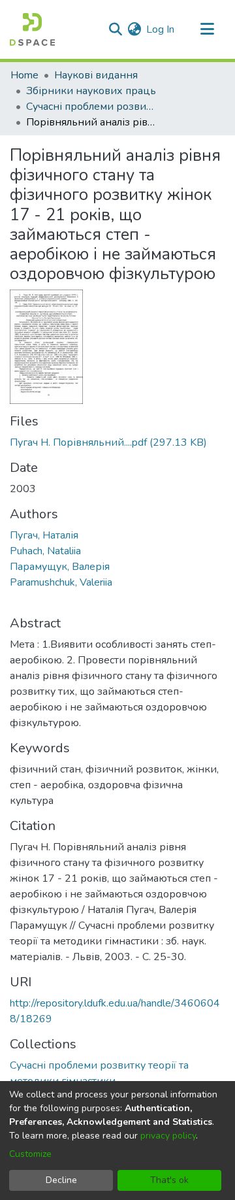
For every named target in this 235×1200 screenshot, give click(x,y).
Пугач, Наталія (44, 535)
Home (24, 75)
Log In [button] (161, 29)
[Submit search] (115, 29)
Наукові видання (96, 75)
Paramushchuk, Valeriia (61, 582)
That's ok (169, 1180)
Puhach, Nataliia (45, 551)
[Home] (32, 29)
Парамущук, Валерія (60, 566)
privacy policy (168, 1135)
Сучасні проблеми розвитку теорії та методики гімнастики (91, 106)
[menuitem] (134, 29)
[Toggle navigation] (207, 29)
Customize (30, 1154)
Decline (61, 1180)
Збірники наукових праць (91, 91)
